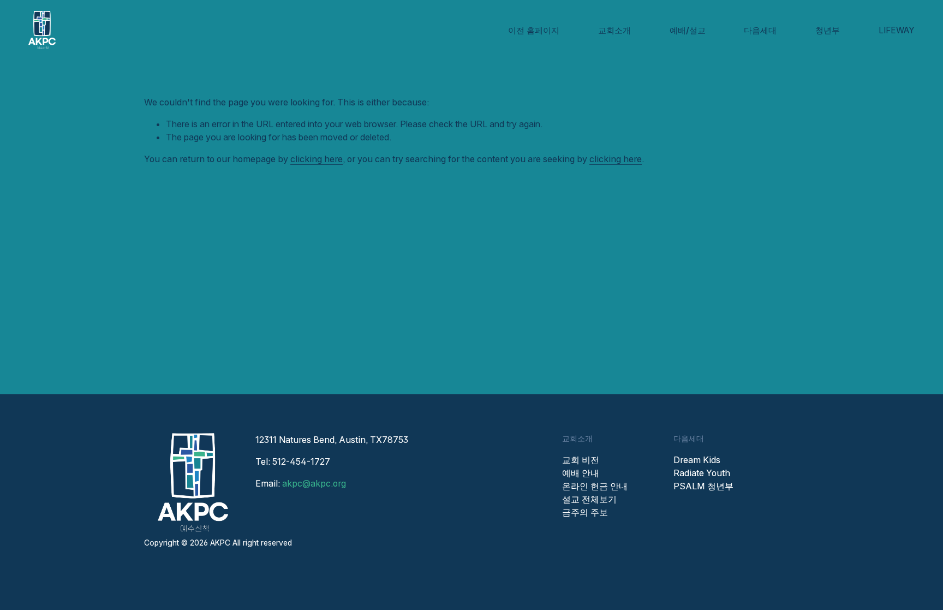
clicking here (316, 158)
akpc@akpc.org (314, 483)
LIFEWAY (897, 30)
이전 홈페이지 (533, 30)
